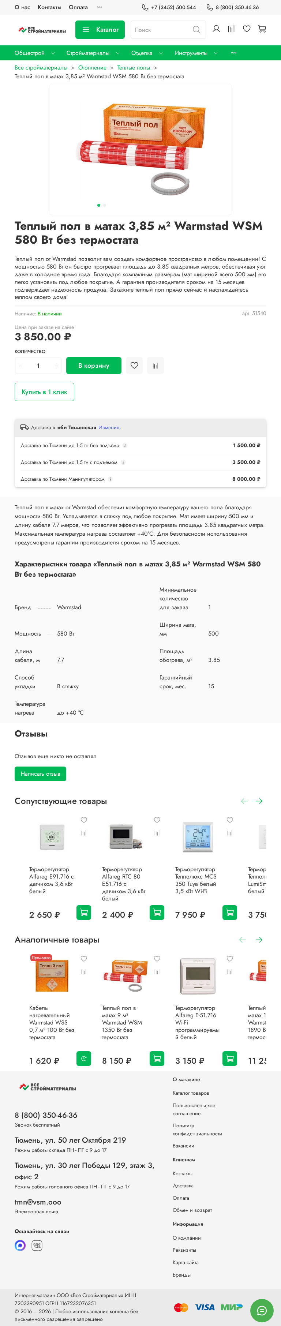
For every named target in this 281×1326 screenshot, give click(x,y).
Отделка (142, 53)
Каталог (107, 29)
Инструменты (191, 53)
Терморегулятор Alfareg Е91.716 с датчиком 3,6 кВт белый (51, 880)
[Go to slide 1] (98, 205)
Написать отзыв (40, 773)
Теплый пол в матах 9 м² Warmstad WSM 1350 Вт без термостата (122, 1022)
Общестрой (30, 53)
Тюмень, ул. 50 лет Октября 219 (70, 1140)
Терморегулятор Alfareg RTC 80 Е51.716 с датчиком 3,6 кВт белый (123, 884)
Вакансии (183, 1145)
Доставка (183, 1185)
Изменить (109, 427)
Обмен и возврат (192, 1210)
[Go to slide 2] (104, 205)
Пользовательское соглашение (194, 1109)
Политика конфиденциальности (197, 1129)
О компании (187, 1237)
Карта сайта (186, 1262)
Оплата (78, 7)
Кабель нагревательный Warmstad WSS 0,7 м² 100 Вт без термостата (52, 1022)
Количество (30, 352)
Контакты (49, 7)
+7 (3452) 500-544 (173, 7)
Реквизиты (184, 1250)
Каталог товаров (191, 1093)
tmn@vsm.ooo (38, 1201)
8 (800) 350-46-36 (237, 7)
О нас (22, 7)
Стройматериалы (88, 53)
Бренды (182, 1274)
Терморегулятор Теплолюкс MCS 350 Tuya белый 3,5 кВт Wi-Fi (196, 880)
